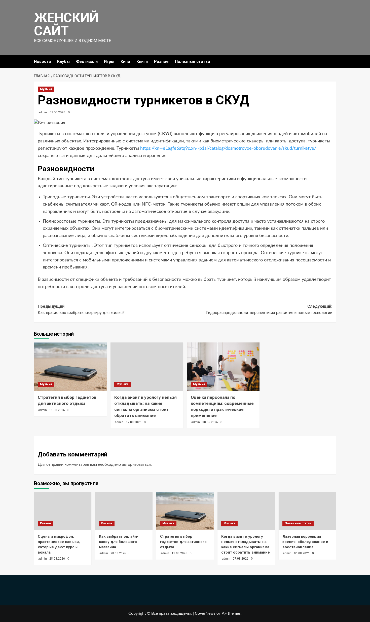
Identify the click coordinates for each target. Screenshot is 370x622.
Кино (125, 61)
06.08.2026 (302, 553)
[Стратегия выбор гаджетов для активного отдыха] (70, 366)
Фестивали (87, 61)
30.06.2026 (210, 422)
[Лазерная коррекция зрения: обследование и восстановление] (307, 511)
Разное (161, 61)
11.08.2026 (57, 410)
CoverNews (205, 613)
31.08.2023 (57, 112)
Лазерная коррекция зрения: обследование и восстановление (305, 541)
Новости (42, 61)
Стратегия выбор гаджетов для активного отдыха (183, 541)
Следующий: (269, 309)
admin (43, 112)
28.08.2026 (57, 558)
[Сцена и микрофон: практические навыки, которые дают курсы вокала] (62, 511)
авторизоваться (136, 464)
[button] (333, 61)
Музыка (46, 89)
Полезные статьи (192, 61)
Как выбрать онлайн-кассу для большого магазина (118, 541)
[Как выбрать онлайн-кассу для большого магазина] (124, 511)
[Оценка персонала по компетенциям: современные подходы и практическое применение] (223, 366)
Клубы (63, 61)
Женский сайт (66, 24)
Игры (109, 61)
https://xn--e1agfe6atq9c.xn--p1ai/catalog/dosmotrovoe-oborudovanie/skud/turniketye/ (228, 148)
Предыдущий (81, 309)
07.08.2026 (133, 422)
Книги (142, 61)
